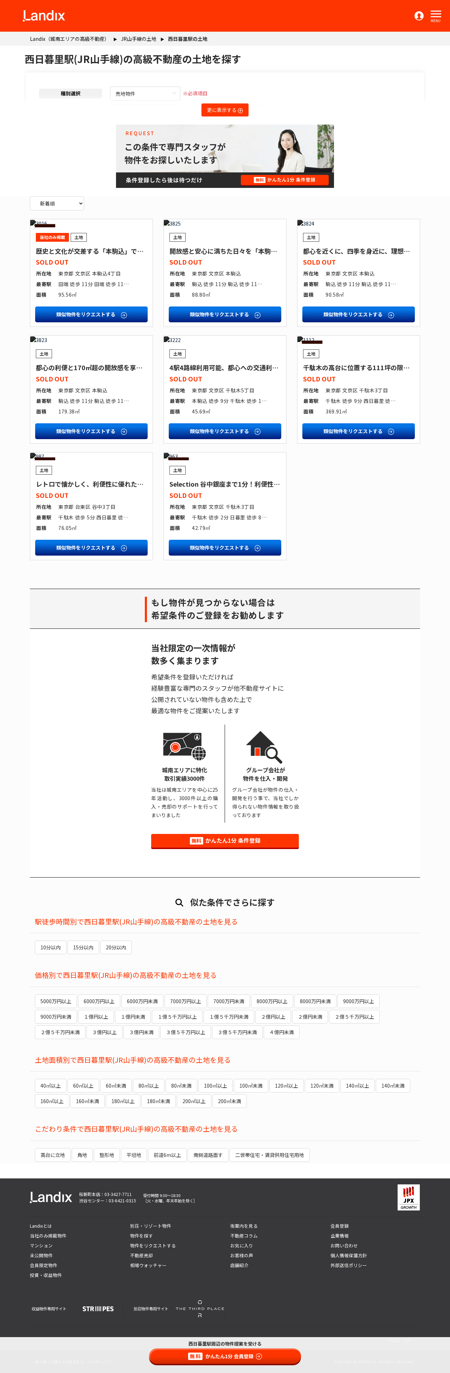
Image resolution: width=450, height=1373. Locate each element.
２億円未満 (310, 1016)
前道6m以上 (167, 1154)
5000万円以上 (55, 1001)
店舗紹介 (239, 1265)
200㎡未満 (229, 1101)
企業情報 (339, 1235)
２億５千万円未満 (60, 1032)
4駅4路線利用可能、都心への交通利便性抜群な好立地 (246, 367)
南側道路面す (208, 1154)
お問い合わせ (344, 1245)
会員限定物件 (43, 1265)
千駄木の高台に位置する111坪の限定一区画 (366, 367)
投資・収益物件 (46, 1275)
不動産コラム (244, 1235)
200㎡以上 (194, 1101)
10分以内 (50, 947)
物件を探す (141, 1235)
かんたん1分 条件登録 (226, 840)
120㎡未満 (322, 1085)
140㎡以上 (357, 1085)
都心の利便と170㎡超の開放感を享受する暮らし (105, 367)
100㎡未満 (251, 1085)
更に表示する (222, 109)
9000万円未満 (55, 1016)
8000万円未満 (315, 1001)
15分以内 (83, 947)
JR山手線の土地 (138, 38)
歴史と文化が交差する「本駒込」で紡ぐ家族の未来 (108, 250)
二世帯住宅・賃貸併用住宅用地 (269, 1154)
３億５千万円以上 (185, 1032)
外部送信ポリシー (348, 1265)
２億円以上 (273, 1016)
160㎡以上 (52, 1101)
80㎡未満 (181, 1085)
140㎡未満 (393, 1085)
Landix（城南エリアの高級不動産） (69, 38)
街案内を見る (244, 1225)
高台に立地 (52, 1154)
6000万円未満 (142, 1001)
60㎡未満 (116, 1085)
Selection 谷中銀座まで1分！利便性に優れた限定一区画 (249, 483)
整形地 (106, 1154)
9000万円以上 (358, 1001)
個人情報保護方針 (348, 1255)
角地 (82, 1154)
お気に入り (241, 1245)
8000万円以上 (272, 1001)
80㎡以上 (149, 1085)
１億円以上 (96, 1016)
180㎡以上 (123, 1101)
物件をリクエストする (153, 1245)
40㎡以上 (50, 1085)
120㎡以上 (286, 1085)
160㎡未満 (87, 1101)
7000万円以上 (185, 1001)
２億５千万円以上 (354, 1016)
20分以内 (116, 947)
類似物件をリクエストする (86, 314)
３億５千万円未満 (237, 1032)
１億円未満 (133, 1016)
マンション (41, 1245)
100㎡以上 (215, 1085)
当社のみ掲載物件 (48, 1235)
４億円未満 (281, 1032)
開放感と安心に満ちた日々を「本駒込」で (229, 250)
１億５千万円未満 (229, 1016)
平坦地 (134, 1154)
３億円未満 (141, 1032)
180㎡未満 (158, 1101)
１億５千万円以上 (177, 1016)
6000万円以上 (99, 1001)
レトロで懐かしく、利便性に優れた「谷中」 (99, 483)
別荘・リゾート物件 (150, 1225)
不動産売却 (141, 1255)
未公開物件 (41, 1255)
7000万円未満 (228, 1001)
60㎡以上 (83, 1085)
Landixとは (41, 1225)
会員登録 (339, 1225)
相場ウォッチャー (148, 1265)
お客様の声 (241, 1255)
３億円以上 (104, 1032)
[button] (436, 14)
